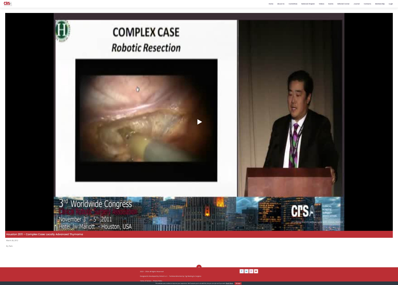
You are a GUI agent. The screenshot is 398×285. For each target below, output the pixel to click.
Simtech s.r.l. (163, 276)
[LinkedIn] (246, 271)
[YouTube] (256, 271)
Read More (230, 283)
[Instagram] (251, 271)
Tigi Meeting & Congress (193, 276)
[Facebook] (242, 271)
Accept (238, 283)
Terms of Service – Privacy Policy (151, 281)
